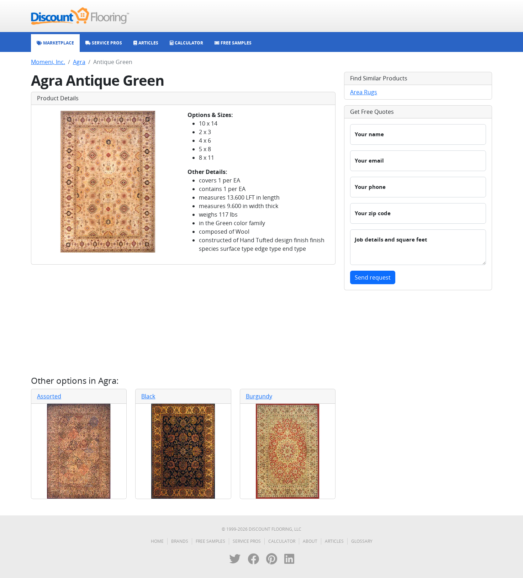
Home (157, 541)
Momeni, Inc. (48, 62)
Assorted (49, 396)
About (310, 541)
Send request (373, 277)
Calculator (281, 541)
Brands (179, 541)
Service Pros (247, 541)
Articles (334, 541)
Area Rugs (363, 92)
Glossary (362, 541)
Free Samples (210, 541)
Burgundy (259, 396)
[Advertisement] (183, 320)
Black (148, 396)
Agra (79, 62)
